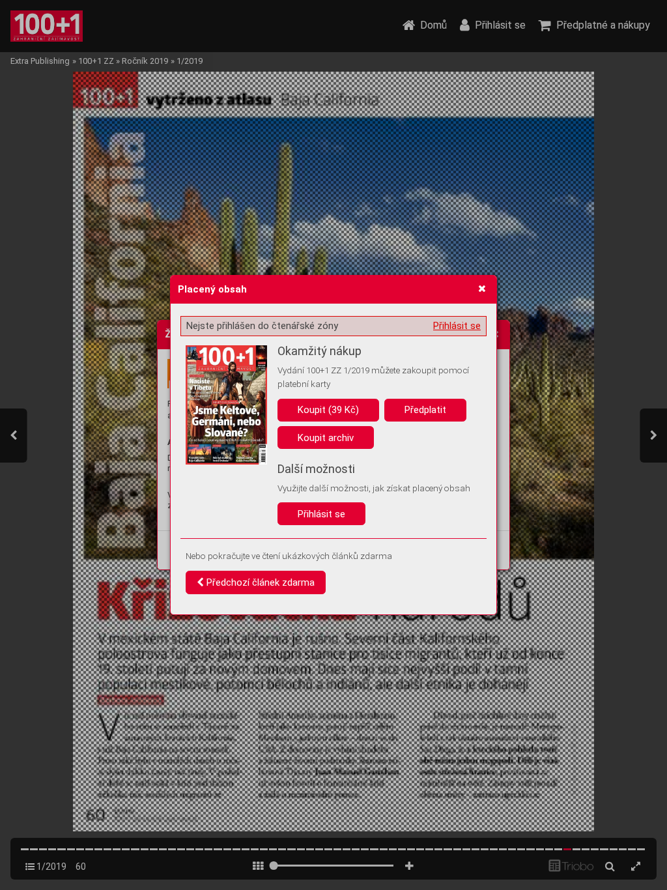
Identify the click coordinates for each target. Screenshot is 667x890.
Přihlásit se (457, 326)
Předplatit (425, 410)
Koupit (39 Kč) (328, 410)
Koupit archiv (326, 438)
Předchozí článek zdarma (259, 582)
